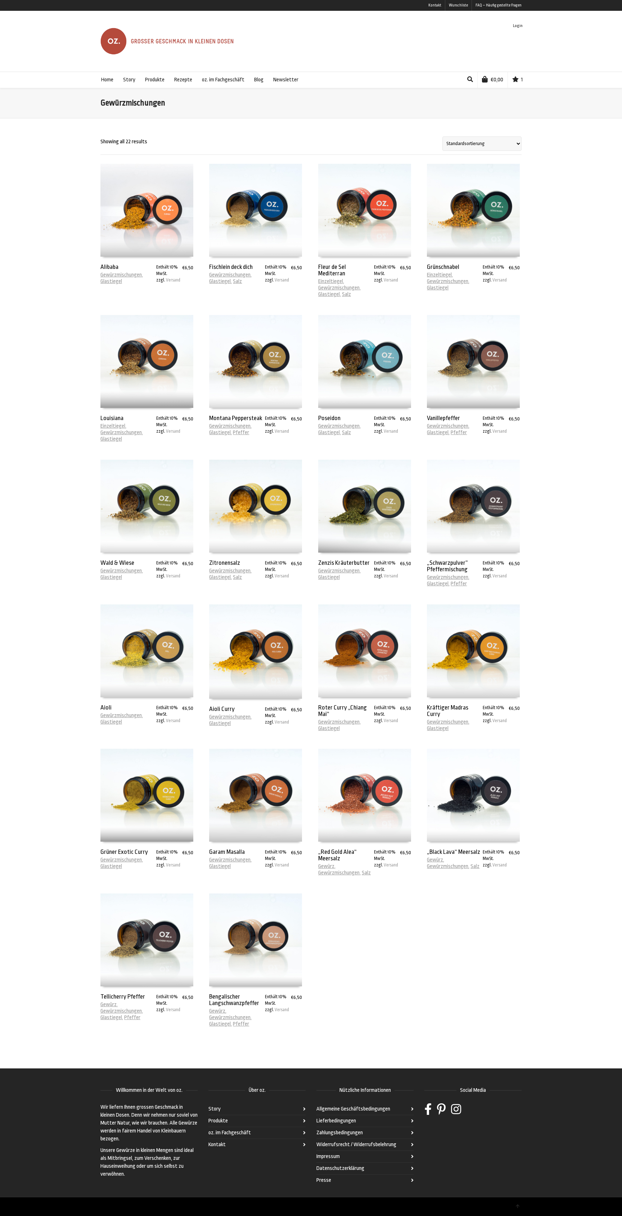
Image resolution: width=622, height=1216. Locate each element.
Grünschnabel (443, 267)
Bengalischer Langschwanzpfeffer (234, 999)
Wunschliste (458, 5)
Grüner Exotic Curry (124, 851)
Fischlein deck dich (231, 267)
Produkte (218, 1121)
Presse (323, 1180)
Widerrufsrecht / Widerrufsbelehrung (356, 1144)
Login (518, 25)
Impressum (328, 1156)
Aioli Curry (222, 709)
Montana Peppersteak (235, 418)
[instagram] (456, 1112)
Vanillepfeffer (443, 418)
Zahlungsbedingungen (339, 1133)
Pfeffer (241, 432)
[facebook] (428, 1112)
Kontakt (434, 5)
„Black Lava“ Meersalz (453, 851)
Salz (237, 281)
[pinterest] (441, 1112)
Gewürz (326, 866)
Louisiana (111, 418)
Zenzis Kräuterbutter (344, 562)
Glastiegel (111, 281)
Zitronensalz (224, 562)
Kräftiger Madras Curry (447, 710)
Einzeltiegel (330, 281)
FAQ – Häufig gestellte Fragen (498, 5)
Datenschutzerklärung (340, 1168)
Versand (173, 280)
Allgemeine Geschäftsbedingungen (353, 1109)
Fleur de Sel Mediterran (332, 270)
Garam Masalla (227, 851)
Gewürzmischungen (121, 275)
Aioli (106, 707)
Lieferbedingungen (336, 1121)
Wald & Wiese (117, 562)
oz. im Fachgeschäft (229, 1133)
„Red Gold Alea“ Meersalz (337, 855)
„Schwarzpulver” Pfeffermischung (447, 566)
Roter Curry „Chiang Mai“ (342, 710)
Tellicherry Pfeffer (122, 996)
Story (214, 1109)
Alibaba (109, 267)
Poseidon (329, 418)
